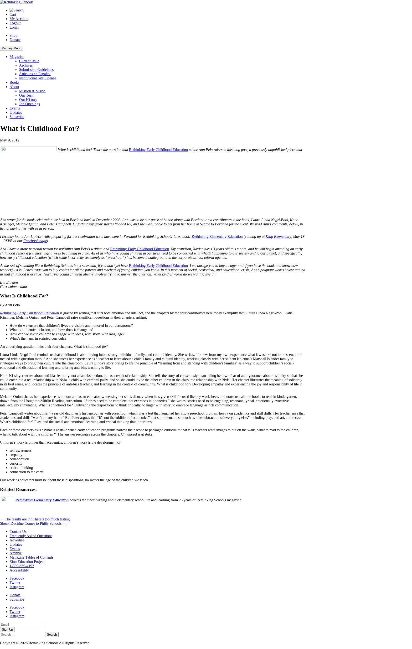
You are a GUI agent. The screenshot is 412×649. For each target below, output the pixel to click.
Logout (15, 23)
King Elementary (278, 236)
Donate (15, 40)
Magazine (17, 57)
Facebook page (35, 241)
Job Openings (29, 104)
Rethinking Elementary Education (217, 236)
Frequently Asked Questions (31, 536)
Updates (16, 112)
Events (15, 108)
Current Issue (29, 61)
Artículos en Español (35, 74)
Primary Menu (11, 48)
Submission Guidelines (36, 69)
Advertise (17, 540)
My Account (19, 19)
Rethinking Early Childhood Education (158, 150)
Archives (26, 65)
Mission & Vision (32, 91)
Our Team (26, 95)
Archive (16, 553)
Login (14, 27)
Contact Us (18, 532)
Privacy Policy (102, 643)
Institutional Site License (37, 78)
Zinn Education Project (27, 562)
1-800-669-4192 (22, 566)
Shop (13, 35)
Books (14, 82)
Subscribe (17, 117)
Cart (13, 14)
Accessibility (19, 570)
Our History (28, 100)
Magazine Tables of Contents (31, 557)
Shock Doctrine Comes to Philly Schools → (33, 523)
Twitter (15, 583)
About (14, 87)
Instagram (17, 587)
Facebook (17, 578)
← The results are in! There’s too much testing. (35, 519)
